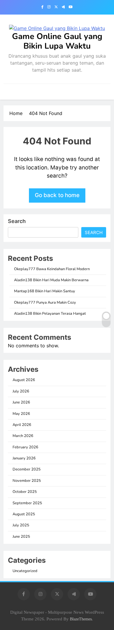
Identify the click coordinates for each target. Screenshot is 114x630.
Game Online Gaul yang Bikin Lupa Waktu (57, 41)
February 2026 (25, 447)
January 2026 (24, 458)
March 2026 (23, 435)
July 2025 (21, 525)
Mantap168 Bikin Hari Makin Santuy (44, 291)
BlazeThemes (81, 619)
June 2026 (21, 402)
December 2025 (27, 469)
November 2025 (27, 480)
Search (17, 221)
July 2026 (21, 391)
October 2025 (25, 491)
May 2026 (21, 413)
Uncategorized (25, 571)
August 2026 (24, 380)
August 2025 (24, 514)
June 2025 (21, 536)
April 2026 (22, 424)
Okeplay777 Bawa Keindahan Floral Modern (52, 269)
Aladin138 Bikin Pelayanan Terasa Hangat (50, 313)
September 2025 (27, 503)
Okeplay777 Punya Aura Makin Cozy (45, 302)
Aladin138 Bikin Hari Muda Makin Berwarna (51, 280)
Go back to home (57, 195)
